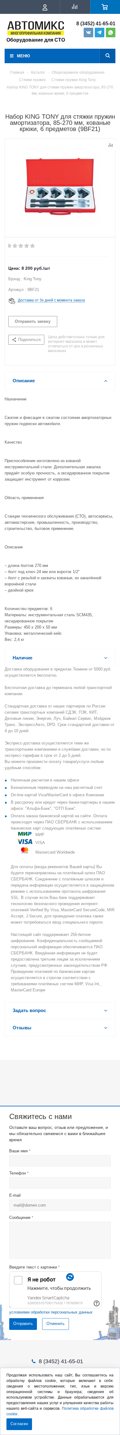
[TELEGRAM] (99, 32)
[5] (33, 246)
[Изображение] (60, 186)
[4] (27, 246)
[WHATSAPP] (110, 32)
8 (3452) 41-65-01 (95, 23)
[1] (9, 246)
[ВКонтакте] (88, 32)
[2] (15, 246)
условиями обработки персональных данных (51, 1312)
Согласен (19, 1423)
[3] (21, 246)
